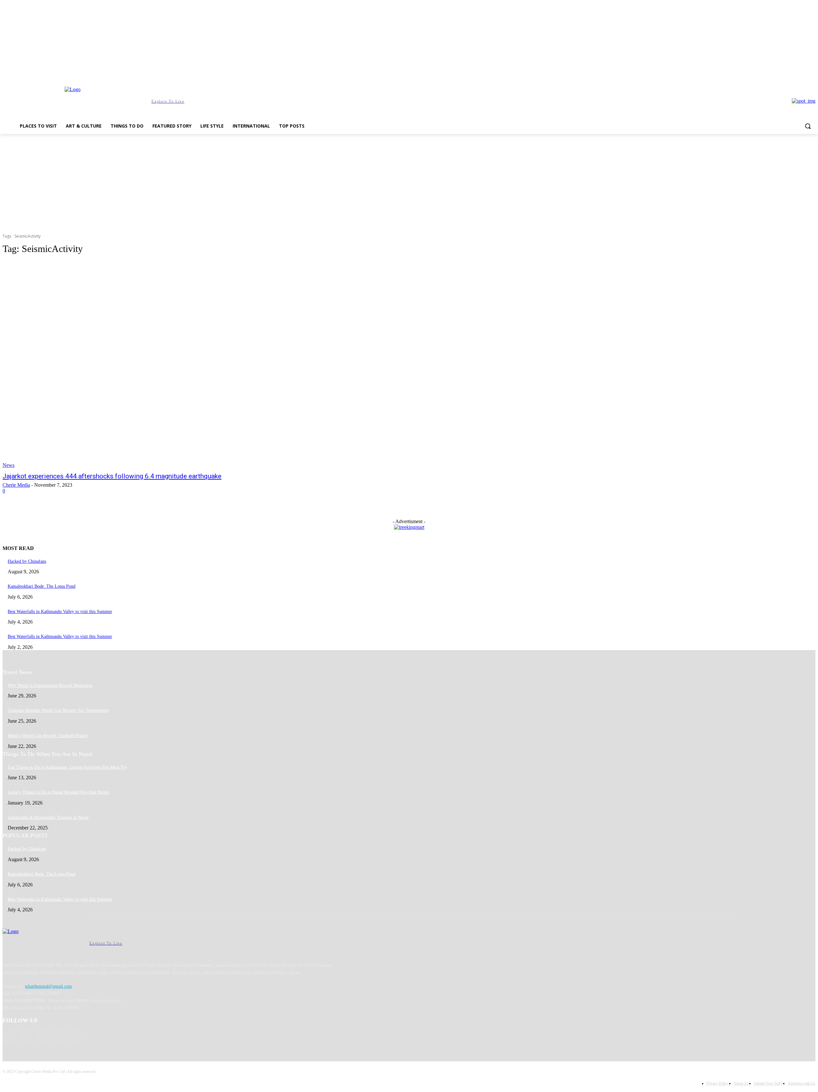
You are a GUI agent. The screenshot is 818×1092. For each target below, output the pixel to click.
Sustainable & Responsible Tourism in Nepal (48, 817)
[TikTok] (794, 73)
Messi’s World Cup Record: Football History (48, 735)
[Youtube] (811, 73)
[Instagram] (785, 73)
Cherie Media (16, 485)
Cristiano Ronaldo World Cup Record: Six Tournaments (58, 710)
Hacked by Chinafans (27, 561)
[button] (807, 126)
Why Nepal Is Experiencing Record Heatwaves (50, 685)
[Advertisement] (409, 182)
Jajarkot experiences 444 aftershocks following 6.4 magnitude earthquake (112, 476)
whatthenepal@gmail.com (48, 986)
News (8, 465)
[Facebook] (776, 73)
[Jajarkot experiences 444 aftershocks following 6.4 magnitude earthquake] (210, 364)
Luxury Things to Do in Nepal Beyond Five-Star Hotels (58, 792)
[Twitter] (802, 73)
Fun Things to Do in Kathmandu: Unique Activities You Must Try (67, 767)
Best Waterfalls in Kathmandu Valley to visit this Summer (60, 611)
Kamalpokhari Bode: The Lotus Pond (41, 586)
